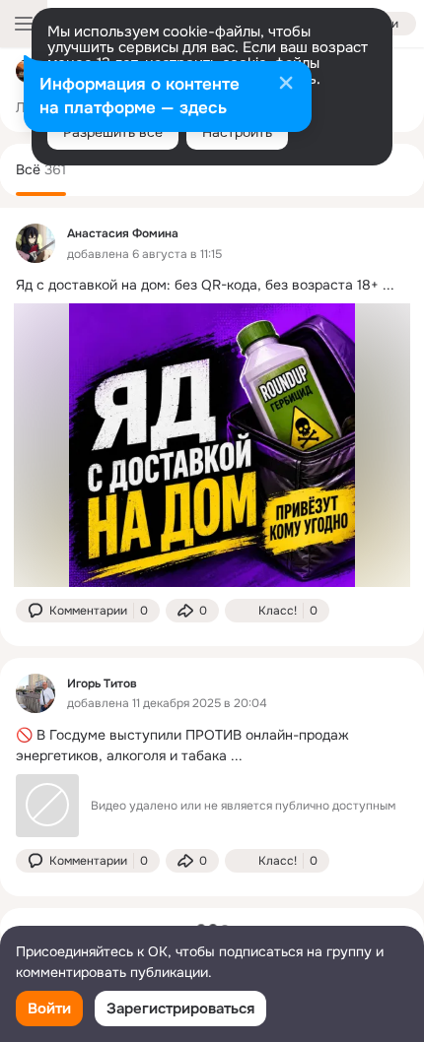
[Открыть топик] (212, 285)
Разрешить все (113, 132)
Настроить (237, 132)
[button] (88, 610)
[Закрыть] (286, 85)
